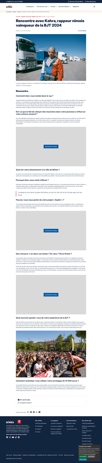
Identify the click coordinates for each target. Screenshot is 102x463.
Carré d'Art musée (86, 441)
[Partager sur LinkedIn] (34, 412)
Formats (14, 11)
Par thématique (39, 426)
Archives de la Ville (86, 438)
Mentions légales (17, 455)
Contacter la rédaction (56, 423)
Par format (37, 431)
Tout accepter (83, 456)
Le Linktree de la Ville (71, 429)
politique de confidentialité (89, 454)
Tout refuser (91, 456)
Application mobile (70, 423)
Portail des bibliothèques (88, 423)
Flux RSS (61, 455)
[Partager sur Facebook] (31, 412)
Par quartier (38, 429)
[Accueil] (9, 7)
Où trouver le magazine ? (57, 426)
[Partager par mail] (39, 412)
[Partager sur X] (28, 412)
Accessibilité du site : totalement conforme (47, 455)
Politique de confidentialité (28, 455)
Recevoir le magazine (56, 429)
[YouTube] (13, 437)
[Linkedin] (18, 437)
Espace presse (70, 426)
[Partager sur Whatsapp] (36, 412)
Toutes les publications (40, 423)
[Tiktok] (16, 437)
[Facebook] (7, 437)
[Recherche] (94, 6)
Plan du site (9, 455)
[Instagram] (10, 437)
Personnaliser (83, 459)
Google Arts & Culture (87, 444)
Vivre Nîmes (8, 11)
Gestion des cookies (69, 455)
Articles (18, 11)
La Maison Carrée (86, 435)
